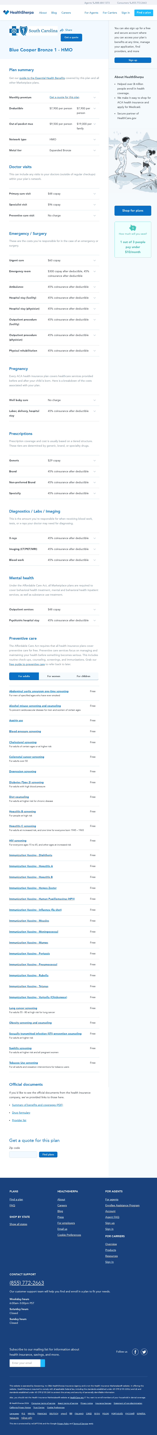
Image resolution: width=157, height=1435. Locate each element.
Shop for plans (132, 210)
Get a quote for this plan (64, 97)
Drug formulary (21, 1112)
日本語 (89, 1414)
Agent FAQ (112, 1217)
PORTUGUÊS (117, 1414)
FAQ (12, 1205)
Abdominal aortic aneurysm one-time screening (39, 691)
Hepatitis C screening (22, 826)
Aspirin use (16, 720)
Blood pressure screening (25, 731)
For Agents (91, 12)
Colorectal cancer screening (26, 757)
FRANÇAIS (42, 1414)
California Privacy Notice (20, 1407)
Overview (111, 1244)
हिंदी (71, 1414)
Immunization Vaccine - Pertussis (29, 953)
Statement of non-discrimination (128, 1403)
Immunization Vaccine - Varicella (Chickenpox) (38, 997)
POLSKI (105, 1414)
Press (60, 1217)
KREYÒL (31, 1414)
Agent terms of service (68, 1403)
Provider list (19, 1120)
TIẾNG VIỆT (26, 1418)
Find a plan (144, 12)
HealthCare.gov (77, 1397)
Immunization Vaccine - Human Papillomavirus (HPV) (42, 899)
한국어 (97, 1414)
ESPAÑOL (141, 1414)
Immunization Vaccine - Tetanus (28, 986)
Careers (66, 12)
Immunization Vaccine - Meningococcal (33, 931)
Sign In (109, 1262)
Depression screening (22, 771)
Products (110, 1250)
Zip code (14, 1148)
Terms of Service (80, 1424)
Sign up (133, 60)
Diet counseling (19, 797)
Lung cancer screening (23, 1008)
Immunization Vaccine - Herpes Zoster (32, 888)
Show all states (18, 1224)
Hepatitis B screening (22, 811)
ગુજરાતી (64, 1414)
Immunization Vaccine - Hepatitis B (31, 877)
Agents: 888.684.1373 (97, 3)
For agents (111, 1199)
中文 (23, 1414)
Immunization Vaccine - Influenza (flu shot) (35, 909)
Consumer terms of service (43, 1403)
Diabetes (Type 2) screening (26, 782)
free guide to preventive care (27, 664)
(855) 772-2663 (27, 1283)
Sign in (126, 12)
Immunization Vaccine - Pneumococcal (33, 964)
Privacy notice (87, 1403)
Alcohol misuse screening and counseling (35, 706)
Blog (54, 12)
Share (68, 30)
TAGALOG (14, 1418)
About (43, 12)
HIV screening (17, 840)
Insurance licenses (103, 1403)
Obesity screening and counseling (30, 1022)
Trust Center (39, 1407)
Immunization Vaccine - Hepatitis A (31, 866)
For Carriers (110, 12)
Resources (111, 1256)
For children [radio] (83, 676)
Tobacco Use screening (23, 1062)
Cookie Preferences (69, 1235)
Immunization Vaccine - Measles (29, 920)
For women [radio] (53, 676)
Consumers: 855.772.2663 (132, 3)
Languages (14, 1414)
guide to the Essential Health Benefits (42, 78)
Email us (62, 1229)
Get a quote (71, 37)
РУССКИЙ (129, 1414)
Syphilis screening (20, 1048)
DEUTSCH (53, 1414)
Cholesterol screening (23, 742)
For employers (66, 1223)
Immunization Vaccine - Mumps (28, 942)
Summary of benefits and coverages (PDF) (37, 1105)
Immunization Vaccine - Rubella (28, 975)
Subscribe (42, 1363)
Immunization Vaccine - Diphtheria (30, 855)
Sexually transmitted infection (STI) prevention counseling (45, 1033)
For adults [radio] (24, 676)
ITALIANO (79, 1414)
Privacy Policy (63, 1424)
